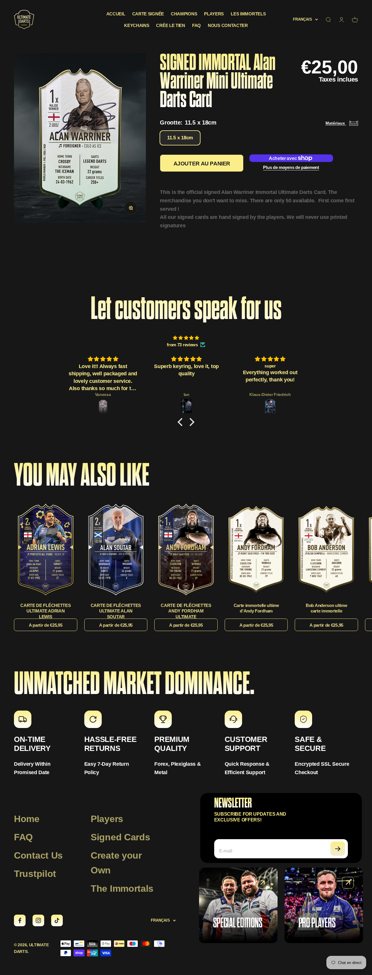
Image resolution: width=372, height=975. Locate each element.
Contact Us (38, 855)
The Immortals (122, 888)
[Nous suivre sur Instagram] (38, 920)
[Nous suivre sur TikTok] (57, 920)
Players (214, 13)
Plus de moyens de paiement (291, 167)
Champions (184, 13)
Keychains (136, 25)
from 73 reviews (182, 344)
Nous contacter (228, 25)
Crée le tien (170, 25)
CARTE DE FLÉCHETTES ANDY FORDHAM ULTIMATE (186, 611)
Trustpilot (35, 873)
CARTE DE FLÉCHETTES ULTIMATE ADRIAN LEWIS (45, 611)
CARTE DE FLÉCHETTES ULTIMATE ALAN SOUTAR (116, 611)
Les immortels (248, 13)
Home (27, 819)
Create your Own (116, 862)
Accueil (115, 13)
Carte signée (148, 13)
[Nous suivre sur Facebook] (20, 920)
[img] (186, 337)
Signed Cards (120, 837)
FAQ (196, 25)
